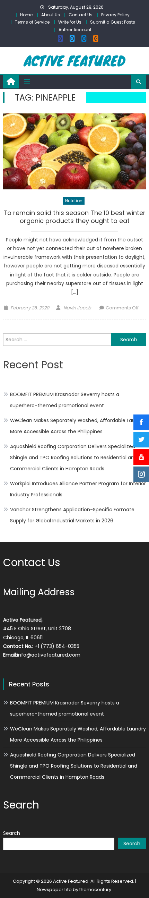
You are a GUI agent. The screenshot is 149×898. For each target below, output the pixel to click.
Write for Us (69, 22)
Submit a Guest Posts (112, 22)
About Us (50, 15)
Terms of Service (32, 22)
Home (26, 15)
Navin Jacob (77, 308)
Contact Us (81, 15)
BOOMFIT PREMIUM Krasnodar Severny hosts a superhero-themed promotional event (64, 400)
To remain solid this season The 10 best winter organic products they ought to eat (74, 217)
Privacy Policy (115, 15)
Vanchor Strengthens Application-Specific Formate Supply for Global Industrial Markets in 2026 (72, 515)
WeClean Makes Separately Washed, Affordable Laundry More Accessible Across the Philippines (78, 426)
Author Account (75, 30)
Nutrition (73, 201)
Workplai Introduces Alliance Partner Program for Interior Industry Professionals (78, 489)
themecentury (95, 889)
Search (11, 833)
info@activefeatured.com (48, 654)
